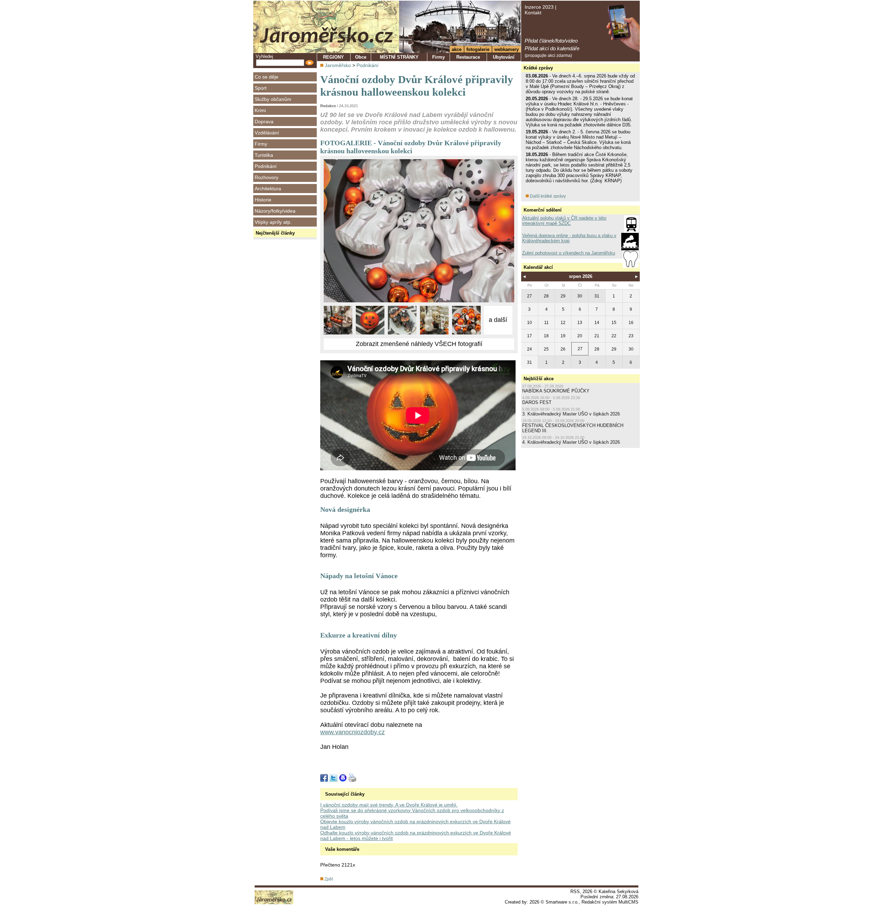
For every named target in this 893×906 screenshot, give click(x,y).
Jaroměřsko (338, 65)
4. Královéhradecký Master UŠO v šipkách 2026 (571, 442)
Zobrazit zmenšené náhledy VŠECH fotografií (419, 343)
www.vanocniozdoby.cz (352, 732)
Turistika (264, 155)
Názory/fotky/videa (275, 211)
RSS (575, 891)
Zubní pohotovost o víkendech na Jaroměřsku (568, 253)
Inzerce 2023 (539, 7)
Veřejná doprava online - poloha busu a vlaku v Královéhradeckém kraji (569, 238)
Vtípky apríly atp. (273, 222)
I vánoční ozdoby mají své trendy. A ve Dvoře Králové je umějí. (389, 805)
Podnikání (266, 166)
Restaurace (468, 57)
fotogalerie (477, 49)
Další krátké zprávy (547, 196)
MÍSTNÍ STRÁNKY (399, 57)
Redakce (328, 106)
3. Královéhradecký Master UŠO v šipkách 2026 (571, 414)
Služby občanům (273, 99)
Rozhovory (266, 177)
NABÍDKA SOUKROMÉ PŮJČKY (556, 390)
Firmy (261, 144)
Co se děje (266, 77)
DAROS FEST (536, 402)
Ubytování (504, 57)
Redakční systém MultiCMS (609, 902)
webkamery (506, 49)
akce (456, 49)
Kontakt (533, 12)
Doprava (264, 121)
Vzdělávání (267, 132)
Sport (261, 88)
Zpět (328, 879)
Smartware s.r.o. (562, 902)
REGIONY (333, 57)
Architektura (268, 188)
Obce (360, 57)
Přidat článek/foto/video (551, 41)
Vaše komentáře (342, 849)
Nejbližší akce (539, 378)
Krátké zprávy (538, 68)
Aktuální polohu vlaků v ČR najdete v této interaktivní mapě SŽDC (564, 220)
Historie (263, 199)
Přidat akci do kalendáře (552, 48)
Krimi (260, 110)
